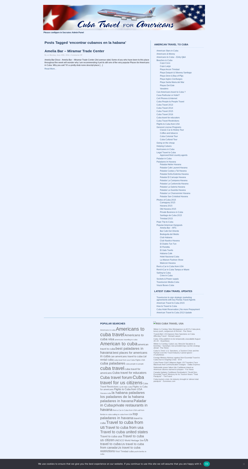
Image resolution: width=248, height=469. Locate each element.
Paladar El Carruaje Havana (173, 177)
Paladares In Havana (166, 162)
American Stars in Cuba (167, 51)
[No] (243, 464)
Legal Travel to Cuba (166, 152)
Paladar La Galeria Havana (172, 187)
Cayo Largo (165, 66)
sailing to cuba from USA (122, 414)
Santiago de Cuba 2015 (171, 215)
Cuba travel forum (116, 377)
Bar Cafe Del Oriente (169, 231)
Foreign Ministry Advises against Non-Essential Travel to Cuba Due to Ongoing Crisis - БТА (177, 359)
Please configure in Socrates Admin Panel (64, 32)
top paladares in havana (119, 416)
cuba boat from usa (122, 360)
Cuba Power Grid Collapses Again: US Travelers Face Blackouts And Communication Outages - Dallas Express (177, 363)
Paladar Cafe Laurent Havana (173, 168)
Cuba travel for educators (168, 117)
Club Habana (166, 237)
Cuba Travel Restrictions (168, 121)
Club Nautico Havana (170, 240)
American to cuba (118, 343)
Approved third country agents (173, 155)
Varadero (164, 88)
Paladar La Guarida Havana (173, 190)
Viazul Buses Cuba (165, 285)
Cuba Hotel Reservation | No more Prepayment (178, 309)
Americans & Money (166, 54)
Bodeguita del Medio (169, 234)
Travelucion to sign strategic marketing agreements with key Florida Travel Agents (176, 298)
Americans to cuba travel (122, 331)
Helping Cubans (164, 146)
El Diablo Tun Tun (168, 244)
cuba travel (112, 368)
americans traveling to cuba (126, 340)
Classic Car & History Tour (172, 130)
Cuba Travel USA (172, 323)
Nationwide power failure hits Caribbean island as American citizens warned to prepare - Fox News (174, 368)
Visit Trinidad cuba (124, 451)
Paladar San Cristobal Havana (174, 196)
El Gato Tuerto (166, 250)
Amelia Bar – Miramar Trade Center (74, 51)
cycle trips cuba (125, 387)
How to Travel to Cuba (167, 306)
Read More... (50, 69)
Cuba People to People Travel (170, 101)
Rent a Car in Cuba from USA (170, 266)
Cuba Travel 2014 (165, 108)
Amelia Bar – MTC (168, 228)
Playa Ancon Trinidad (170, 69)
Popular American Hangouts (169, 225)
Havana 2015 (166, 206)
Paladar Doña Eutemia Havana (174, 174)
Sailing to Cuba (164, 273)
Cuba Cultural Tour (168, 139)
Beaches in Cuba (164, 60)
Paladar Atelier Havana (170, 164)
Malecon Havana (168, 263)
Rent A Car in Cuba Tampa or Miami (173, 269)
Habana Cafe (166, 253)
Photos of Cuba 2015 (166, 200)
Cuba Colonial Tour (169, 136)
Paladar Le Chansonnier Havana (175, 193)
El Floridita (165, 247)
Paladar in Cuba (164, 158)
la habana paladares (128, 393)
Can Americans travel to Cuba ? (171, 92)
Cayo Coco (165, 63)
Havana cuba (105, 393)
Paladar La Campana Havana (173, 180)
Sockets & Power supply (168, 279)
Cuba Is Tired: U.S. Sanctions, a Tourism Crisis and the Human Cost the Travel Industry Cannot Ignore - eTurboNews (176, 353)
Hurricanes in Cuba (165, 149)
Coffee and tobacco (169, 133)
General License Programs (169, 127)
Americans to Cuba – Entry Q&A (171, 57)
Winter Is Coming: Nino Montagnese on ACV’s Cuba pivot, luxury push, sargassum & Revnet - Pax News (177, 330)
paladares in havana (116, 401)
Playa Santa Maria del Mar (172, 82)
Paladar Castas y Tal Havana (173, 171)
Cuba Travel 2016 (165, 114)
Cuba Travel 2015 (165, 111)
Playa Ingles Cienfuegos (171, 79)
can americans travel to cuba (126, 356)
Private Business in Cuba (171, 212)
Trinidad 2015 (166, 218)
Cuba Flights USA (137, 360)
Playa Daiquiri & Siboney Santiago (176, 72)
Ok (206, 463)
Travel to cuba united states (124, 432)
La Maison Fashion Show (171, 260)
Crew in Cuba (166, 275)
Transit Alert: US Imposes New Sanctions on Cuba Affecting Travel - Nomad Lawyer (174, 335)
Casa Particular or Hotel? (168, 95)
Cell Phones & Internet (167, 98)
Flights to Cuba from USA (168, 124)
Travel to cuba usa (111, 436)
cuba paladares (112, 363)
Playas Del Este (167, 85)
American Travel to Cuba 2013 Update (174, 312)
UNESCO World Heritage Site (129, 440)
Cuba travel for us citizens (122, 380)
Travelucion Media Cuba (168, 282)
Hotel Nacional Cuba (169, 256)
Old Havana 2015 (168, 209)
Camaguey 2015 (167, 202)
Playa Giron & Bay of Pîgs (171, 76)
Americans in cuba (107, 330)
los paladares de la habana (122, 397)
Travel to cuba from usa (124, 427)
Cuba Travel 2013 (165, 105)
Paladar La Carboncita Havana (174, 184)
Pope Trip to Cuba (165, 222)
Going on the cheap (166, 143)
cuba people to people (135, 364)
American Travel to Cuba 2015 (171, 303)
